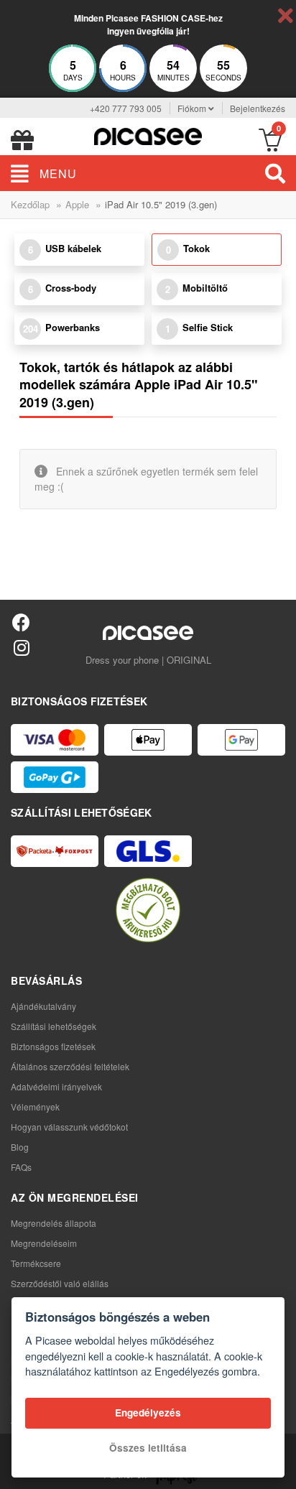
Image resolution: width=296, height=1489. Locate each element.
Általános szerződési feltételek (70, 1066)
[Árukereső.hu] (148, 910)
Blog (20, 1147)
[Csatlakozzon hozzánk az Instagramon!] (21, 647)
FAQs (21, 1167)
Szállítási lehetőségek (53, 1026)
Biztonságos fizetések (53, 1046)
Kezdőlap (30, 204)
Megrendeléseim (44, 1243)
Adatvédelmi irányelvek (56, 1086)
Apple (77, 204)
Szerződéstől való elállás (59, 1283)
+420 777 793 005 (126, 108)
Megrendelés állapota (53, 1223)
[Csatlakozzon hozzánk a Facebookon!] (21, 622)
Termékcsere (36, 1263)
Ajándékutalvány (43, 1006)
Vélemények (35, 1106)
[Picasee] (148, 135)
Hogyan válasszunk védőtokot (69, 1127)
